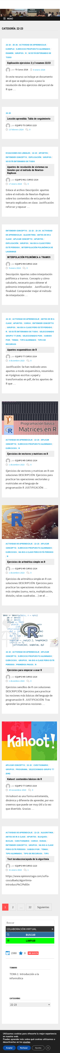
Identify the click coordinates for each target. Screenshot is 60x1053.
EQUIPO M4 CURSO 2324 (26, 264)
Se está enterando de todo (20, 161)
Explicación (35, 157)
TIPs (46, 853)
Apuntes (43, 153)
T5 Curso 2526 (21, 69)
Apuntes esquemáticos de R (22, 349)
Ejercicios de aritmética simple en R (26, 561)
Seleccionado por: (32, 335)
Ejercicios (11, 448)
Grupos (19, 53)
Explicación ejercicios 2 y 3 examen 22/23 (29, 62)
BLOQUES (42, 836)
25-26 (15, 44)
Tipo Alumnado (28, 340)
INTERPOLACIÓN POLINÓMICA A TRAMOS (28, 257)
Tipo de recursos (33, 853)
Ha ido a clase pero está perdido (34, 327)
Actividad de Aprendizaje (32, 44)
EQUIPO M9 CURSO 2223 (26, 865)
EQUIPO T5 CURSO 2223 (26, 125)
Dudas (43, 840)
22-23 (8, 44)
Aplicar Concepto (22, 239)
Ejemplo (10, 49)
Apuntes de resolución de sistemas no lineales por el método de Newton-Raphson (27, 170)
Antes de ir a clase (15, 836)
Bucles (9, 840)
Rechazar (24, 1048)
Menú (10, 18)
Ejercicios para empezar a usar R (24, 670)
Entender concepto (16, 157)
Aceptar (9, 1048)
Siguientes (43, 907)
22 (30, 907)
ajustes (26, 1042)
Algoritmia (29, 234)
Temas (15, 340)
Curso (27, 323)
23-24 (37, 230)
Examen (9, 53)
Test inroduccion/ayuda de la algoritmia (28, 859)
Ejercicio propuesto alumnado (33, 49)
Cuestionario (40, 765)
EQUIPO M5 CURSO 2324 (26, 460)
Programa (21, 769)
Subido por (33, 849)
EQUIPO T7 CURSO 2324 (26, 356)
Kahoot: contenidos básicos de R (24, 779)
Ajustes (38, 1048)
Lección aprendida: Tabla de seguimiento (28, 118)
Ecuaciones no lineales (18, 153)
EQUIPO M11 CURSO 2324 (26, 179)
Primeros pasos (24, 664)
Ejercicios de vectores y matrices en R (27, 453)
